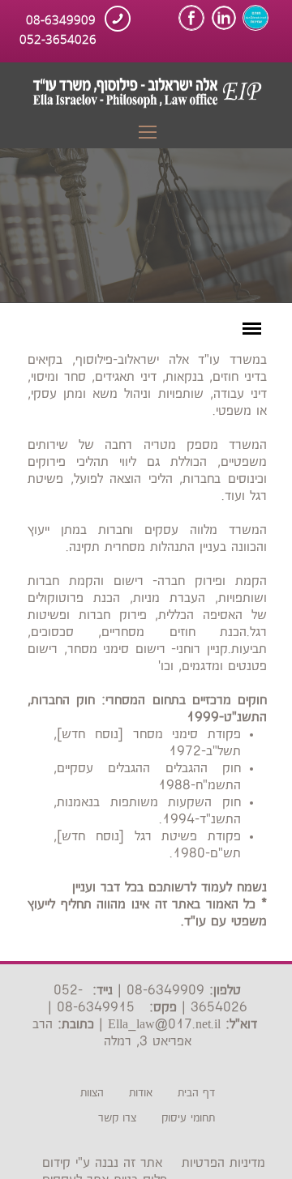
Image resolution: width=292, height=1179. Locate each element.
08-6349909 (61, 19)
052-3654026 (58, 38)
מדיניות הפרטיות (223, 1163)
